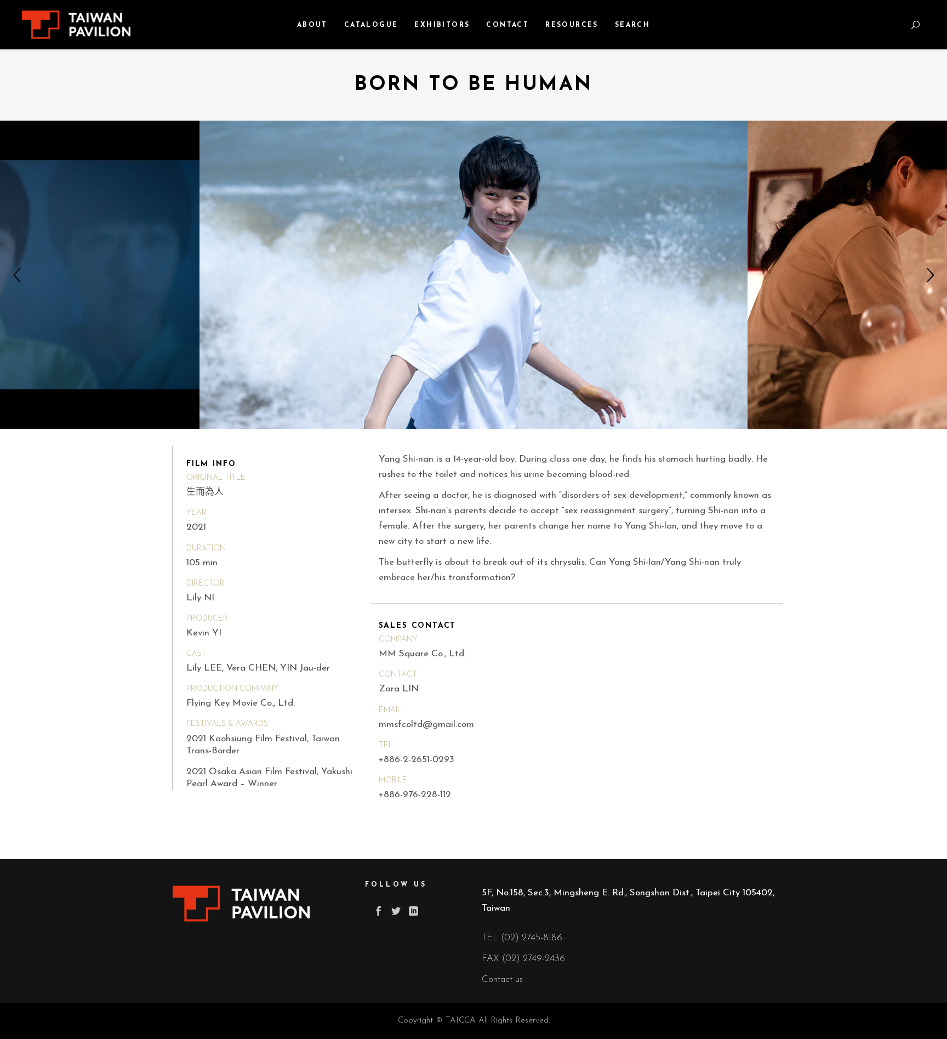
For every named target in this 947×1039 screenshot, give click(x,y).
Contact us (502, 979)
